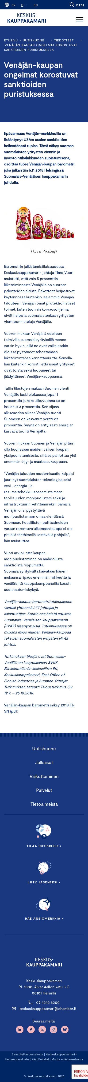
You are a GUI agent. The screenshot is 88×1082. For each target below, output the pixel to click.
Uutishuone (33, 40)
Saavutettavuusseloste (27, 1054)
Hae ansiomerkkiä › (44, 918)
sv (13, 5)
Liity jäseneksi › (44, 882)
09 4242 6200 (48, 1002)
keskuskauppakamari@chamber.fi (47, 1008)
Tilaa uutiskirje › (44, 846)
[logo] (27, 18)
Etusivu (11, 40)
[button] (76, 4)
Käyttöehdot (40, 1059)
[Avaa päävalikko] (79, 17)
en (36, 5)
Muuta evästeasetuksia (67, 1059)
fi (22, 5)
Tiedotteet (64, 40)
